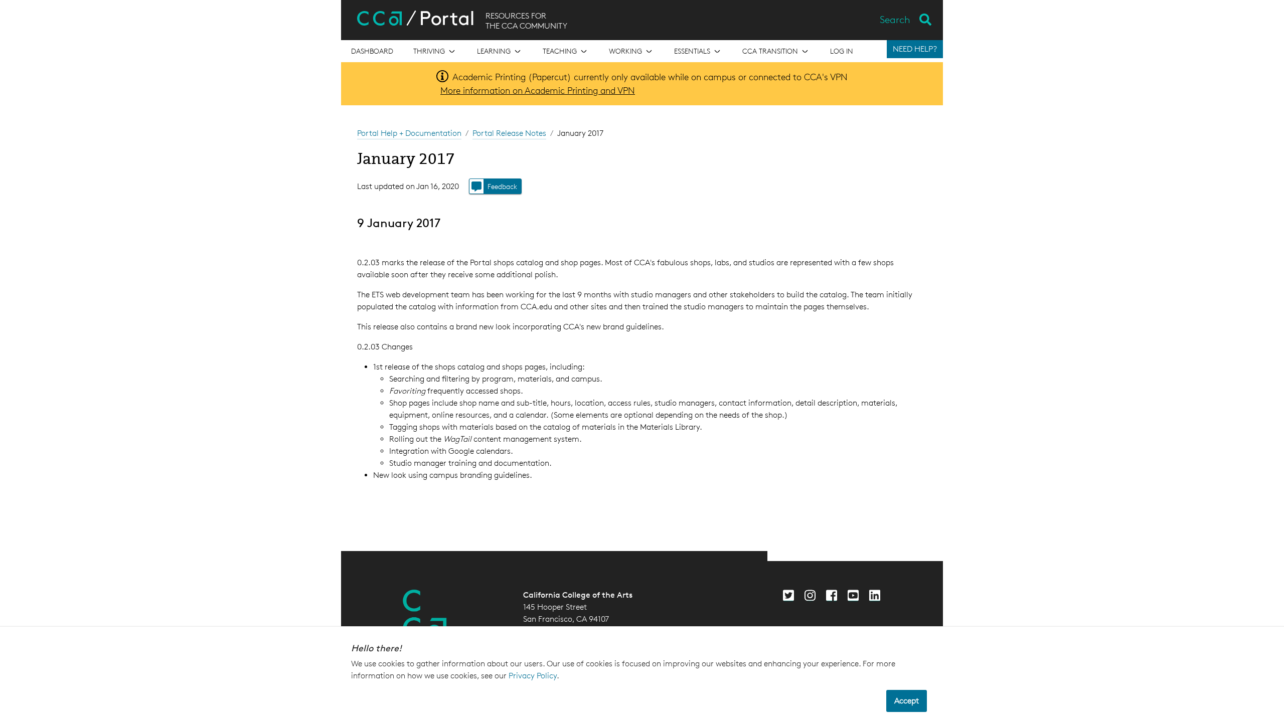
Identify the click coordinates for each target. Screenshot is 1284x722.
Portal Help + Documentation (409, 133)
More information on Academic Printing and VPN (537, 90)
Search (895, 20)
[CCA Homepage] (424, 614)
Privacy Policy (533, 675)
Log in (841, 51)
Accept (906, 700)
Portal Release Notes (509, 133)
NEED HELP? (915, 49)
